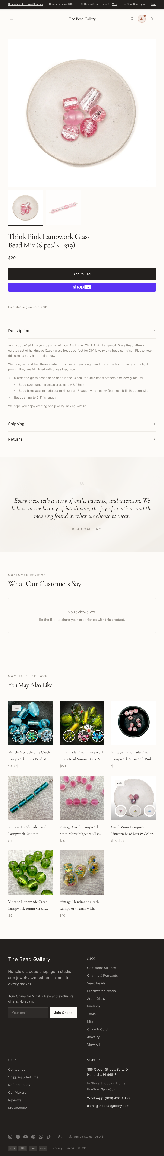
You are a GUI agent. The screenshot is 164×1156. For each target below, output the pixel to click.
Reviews (14, 1100)
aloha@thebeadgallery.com (108, 1106)
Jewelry (93, 1037)
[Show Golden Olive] (69, 736)
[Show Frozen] (150, 811)
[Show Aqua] (17, 736)
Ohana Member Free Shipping (25, 4)
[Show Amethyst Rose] (121, 811)
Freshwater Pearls (101, 991)
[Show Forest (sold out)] (135, 811)
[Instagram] (10, 1137)
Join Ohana (63, 1013)
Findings (94, 1006)
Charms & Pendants (102, 975)
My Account (17, 1108)
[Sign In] (141, 18)
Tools (91, 1014)
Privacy (57, 1148)
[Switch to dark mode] (60, 1137)
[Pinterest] (33, 1137)
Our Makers (17, 1092)
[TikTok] (49, 1137)
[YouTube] (25, 1137)
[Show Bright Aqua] (98, 736)
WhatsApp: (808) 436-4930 (108, 1098)
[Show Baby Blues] (47, 736)
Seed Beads (96, 983)
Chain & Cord (97, 1029)
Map (114, 4)
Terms (70, 1148)
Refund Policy (19, 1085)
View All (93, 1045)
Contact (155, 4)
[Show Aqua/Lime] (32, 736)
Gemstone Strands (101, 968)
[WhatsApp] (41, 1137)
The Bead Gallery (82, 18)
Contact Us (16, 1069)
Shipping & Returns (23, 1077)
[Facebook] (18, 1137)
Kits (90, 1022)
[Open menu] (11, 18)
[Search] (132, 18)
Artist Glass (96, 999)
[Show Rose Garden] (83, 736)
